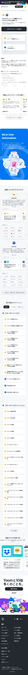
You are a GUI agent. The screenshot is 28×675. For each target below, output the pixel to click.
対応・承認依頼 (18, 633)
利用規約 (8, 667)
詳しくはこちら (8, 2)
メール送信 (17, 630)
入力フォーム (4, 635)
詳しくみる (14, 206)
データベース (4, 644)
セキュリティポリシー (6, 669)
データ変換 (17, 635)
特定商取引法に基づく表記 (16, 669)
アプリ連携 (4, 633)
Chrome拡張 (17, 627)
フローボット (4, 630)
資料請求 (14, 593)
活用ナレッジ (4, 662)
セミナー (3, 659)
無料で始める (14, 589)
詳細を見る (5, 111)
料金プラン (4, 654)
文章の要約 (4, 641)
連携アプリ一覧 (5, 651)
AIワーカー (4, 627)
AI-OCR (3, 638)
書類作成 (16, 641)
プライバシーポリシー (15, 667)
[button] (25, 6)
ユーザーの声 (4, 657)
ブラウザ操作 (17, 638)
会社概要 (3, 667)
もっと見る (14, 530)
